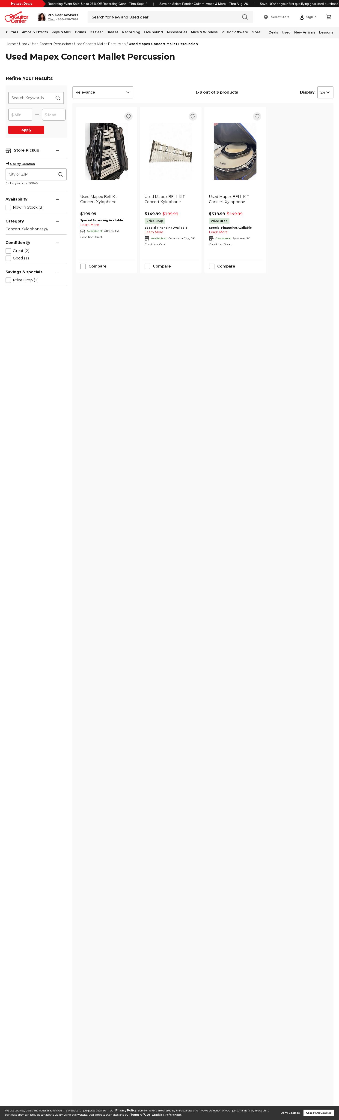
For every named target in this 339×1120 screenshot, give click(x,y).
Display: (307, 92)
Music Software (234, 32)
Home (11, 44)
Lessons (326, 32)
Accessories (177, 32)
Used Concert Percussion (50, 44)
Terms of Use (140, 1115)
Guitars (12, 32)
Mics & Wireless (204, 32)
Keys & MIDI (61, 32)
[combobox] (102, 92)
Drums (80, 32)
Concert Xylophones (27, 229)
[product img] (106, 151)
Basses (113, 32)
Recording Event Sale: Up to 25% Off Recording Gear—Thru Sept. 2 (97, 4)
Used (286, 32)
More (256, 32)
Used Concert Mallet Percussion (100, 44)
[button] (58, 17)
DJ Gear (96, 32)
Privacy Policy (126, 1110)
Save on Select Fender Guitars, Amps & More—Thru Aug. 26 (203, 4)
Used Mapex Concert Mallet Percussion (163, 44)
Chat (51, 19)
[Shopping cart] (328, 17)
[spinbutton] (20, 114)
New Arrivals (304, 32)
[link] (106, 202)
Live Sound (153, 32)
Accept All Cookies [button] (319, 1112)
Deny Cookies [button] (290, 1112)
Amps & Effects (35, 32)
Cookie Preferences (166, 1115)
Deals (273, 32)
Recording (131, 32)
